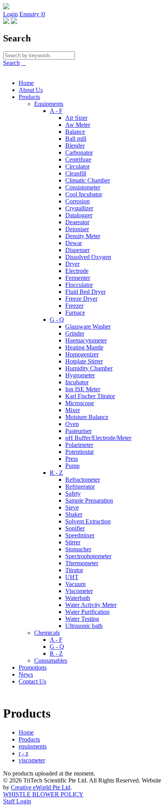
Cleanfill (75, 173)
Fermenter (77, 277)
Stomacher (78, 549)
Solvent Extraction (88, 521)
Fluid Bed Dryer (85, 291)
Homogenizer (82, 354)
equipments (33, 746)
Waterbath (77, 598)
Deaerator (77, 222)
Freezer (74, 305)
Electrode (77, 271)
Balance (75, 131)
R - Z (56, 472)
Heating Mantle (84, 347)
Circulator (77, 166)
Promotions (33, 667)
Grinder (74, 333)
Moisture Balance (86, 417)
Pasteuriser (78, 431)
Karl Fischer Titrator (90, 396)
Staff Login (17, 801)
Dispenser (77, 250)
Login (10, 14)
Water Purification (87, 612)
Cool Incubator (83, 194)
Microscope (79, 403)
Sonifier (75, 528)
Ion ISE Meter (82, 389)
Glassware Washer (88, 326)
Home (26, 83)
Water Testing (82, 618)
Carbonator (79, 152)
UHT (71, 577)
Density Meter (82, 236)
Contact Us (32, 681)
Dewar (73, 243)
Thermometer (81, 563)
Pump (72, 465)
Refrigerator (80, 486)
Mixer (72, 410)
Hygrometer (80, 375)
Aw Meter (77, 124)
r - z (23, 753)
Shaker (73, 514)
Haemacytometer (86, 340)
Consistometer (82, 187)
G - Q (57, 319)
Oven (72, 424)
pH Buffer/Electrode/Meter (98, 438)
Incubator (77, 382)
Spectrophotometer (88, 556)
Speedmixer (79, 535)
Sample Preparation (89, 500)
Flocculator (79, 284)
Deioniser (77, 229)
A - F (56, 110)
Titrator (74, 570)
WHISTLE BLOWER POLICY (43, 794)
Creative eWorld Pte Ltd (40, 787)
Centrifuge (78, 159)
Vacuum (75, 584)
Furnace (75, 312)
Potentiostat (79, 451)
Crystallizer (79, 208)
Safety (73, 493)
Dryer (72, 264)
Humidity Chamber (89, 368)
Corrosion (77, 201)
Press (71, 458)
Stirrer (72, 542)
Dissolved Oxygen (88, 257)
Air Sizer (76, 117)
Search (11, 63)
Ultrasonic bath (84, 625)
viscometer (32, 760)
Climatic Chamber (87, 180)
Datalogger (78, 215)
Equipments (48, 104)
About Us (31, 90)
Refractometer (82, 479)
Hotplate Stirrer (84, 361)
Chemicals (47, 632)
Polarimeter (79, 445)
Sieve (72, 507)
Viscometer (79, 591)
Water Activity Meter (91, 605)
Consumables (50, 660)
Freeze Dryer (81, 298)
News (26, 674)
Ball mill (75, 138)
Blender (75, 145)
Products (29, 97)
